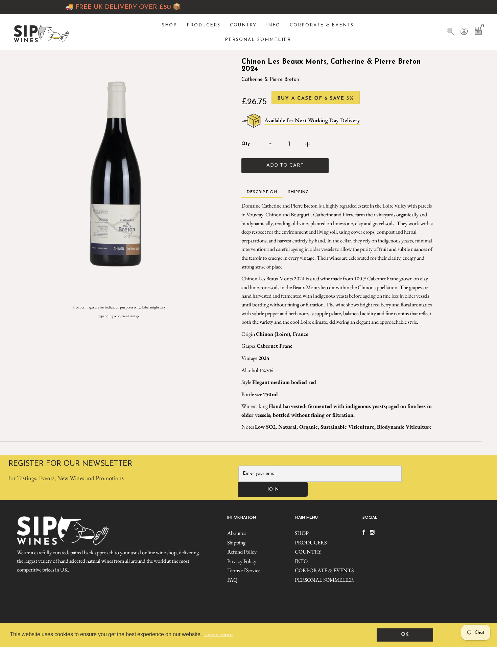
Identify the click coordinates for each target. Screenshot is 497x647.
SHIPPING (298, 192)
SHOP (169, 25)
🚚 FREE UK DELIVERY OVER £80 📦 (111, 7)
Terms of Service (243, 570)
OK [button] (405, 634)
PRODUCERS (203, 25)
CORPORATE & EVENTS (322, 25)
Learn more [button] (218, 635)
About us (236, 533)
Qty (245, 144)
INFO (273, 25)
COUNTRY (243, 25)
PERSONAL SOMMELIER (258, 40)
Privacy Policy (241, 561)
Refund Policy (242, 551)
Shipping (236, 542)
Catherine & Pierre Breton (270, 79)
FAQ (232, 579)
